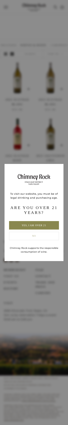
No (34, 235)
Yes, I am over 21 (34, 225)
